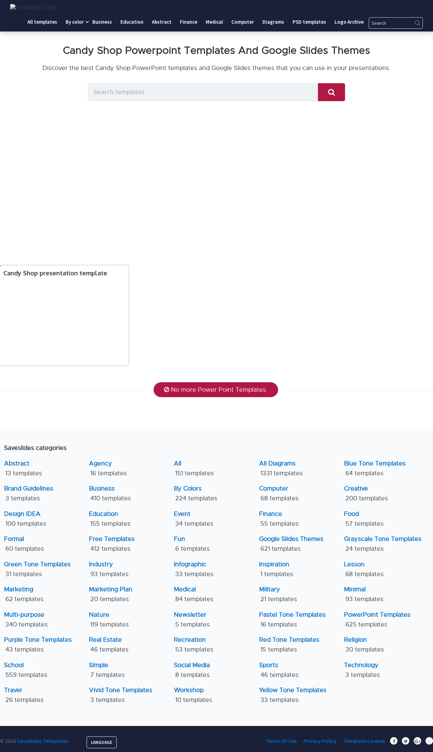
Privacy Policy (320, 740)
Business (110, 493)
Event (193, 518)
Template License (364, 740)
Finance (279, 518)
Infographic (193, 569)
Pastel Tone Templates (292, 619)
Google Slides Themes (291, 543)
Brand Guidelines (28, 493)
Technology (362, 670)
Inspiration (276, 569)
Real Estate (109, 644)
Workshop (193, 695)
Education (110, 518)
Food (364, 518)
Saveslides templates (42, 740)
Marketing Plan (110, 594)
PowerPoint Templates (377, 619)
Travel (24, 695)
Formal (24, 543)
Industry (109, 569)
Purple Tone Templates (38, 644)
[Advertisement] (216, 196)
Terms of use (281, 740)
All (194, 468)
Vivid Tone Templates (120, 695)
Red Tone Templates (289, 644)
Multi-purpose (26, 619)
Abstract (23, 468)
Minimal (364, 594)
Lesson (364, 569)
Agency (108, 468)
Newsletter (192, 619)
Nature (109, 619)
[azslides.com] (34, 7)
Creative (366, 493)
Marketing (24, 594)
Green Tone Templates (37, 569)
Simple (107, 670)
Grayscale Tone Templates (382, 543)
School (25, 670)
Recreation (193, 644)
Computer (279, 493)
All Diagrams (281, 468)
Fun (192, 543)
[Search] (331, 92)
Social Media (192, 670)
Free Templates (112, 543)
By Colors (195, 493)
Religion (364, 644)
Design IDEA (25, 518)
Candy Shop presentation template (55, 273)
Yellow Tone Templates (292, 695)
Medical (193, 594)
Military (278, 594)
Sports (279, 670)
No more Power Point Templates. (219, 389)
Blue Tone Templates (375, 468)
